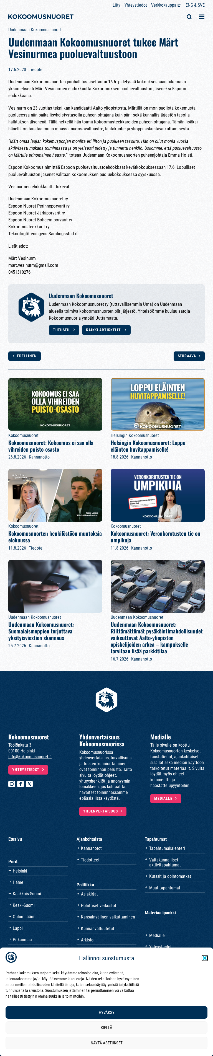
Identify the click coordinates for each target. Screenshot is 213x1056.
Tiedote (35, 69)
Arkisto (87, 940)
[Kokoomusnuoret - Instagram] (12, 784)
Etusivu (15, 839)
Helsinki (20, 871)
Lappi (18, 928)
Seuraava (187, 356)
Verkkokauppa (163, 5)
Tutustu (62, 330)
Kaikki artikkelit (104, 330)
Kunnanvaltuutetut (97, 928)
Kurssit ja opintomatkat (170, 876)
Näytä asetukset (107, 1043)
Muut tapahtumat (164, 888)
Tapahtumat (156, 839)
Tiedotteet (90, 860)
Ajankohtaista (89, 839)
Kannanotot (91, 848)
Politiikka (85, 884)
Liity (116, 5)
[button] (204, 958)
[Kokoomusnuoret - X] (29, 784)
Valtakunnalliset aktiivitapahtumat (165, 862)
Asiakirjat (89, 894)
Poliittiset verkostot (98, 905)
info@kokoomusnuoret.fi (30, 756)
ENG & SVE (195, 5)
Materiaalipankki (160, 912)
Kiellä (106, 1027)
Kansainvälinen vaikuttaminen (108, 917)
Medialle (163, 798)
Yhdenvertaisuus (100, 811)
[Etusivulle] (40, 17)
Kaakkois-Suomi (27, 893)
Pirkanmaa (22, 939)
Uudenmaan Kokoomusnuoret (34, 29)
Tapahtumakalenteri (167, 848)
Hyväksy (107, 1012)
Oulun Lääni (23, 916)
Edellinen (27, 356)
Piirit (12, 861)
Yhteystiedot (136, 5)
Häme (18, 882)
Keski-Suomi (24, 905)
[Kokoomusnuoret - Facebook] (20, 784)
